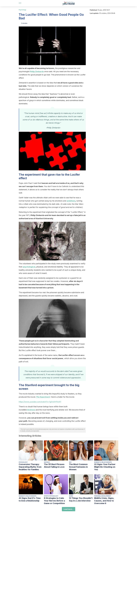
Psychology (22, 10)
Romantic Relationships (103, 462)
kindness (31, 410)
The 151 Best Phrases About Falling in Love (54, 465)
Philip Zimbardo (37, 71)
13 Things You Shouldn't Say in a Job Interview (81, 499)
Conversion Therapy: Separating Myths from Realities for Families (30, 467)
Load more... (69, 509)
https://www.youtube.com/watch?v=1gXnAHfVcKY (40, 402)
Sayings (47, 462)
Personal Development (102, 496)
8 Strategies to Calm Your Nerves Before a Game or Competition (54, 501)
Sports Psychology (51, 496)
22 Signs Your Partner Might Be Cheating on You (104, 467)
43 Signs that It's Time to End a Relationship (30, 499)
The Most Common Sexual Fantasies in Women (78, 467)
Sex (70, 462)
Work (71, 496)
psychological (29, 267)
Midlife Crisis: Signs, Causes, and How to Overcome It (104, 501)
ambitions (71, 201)
